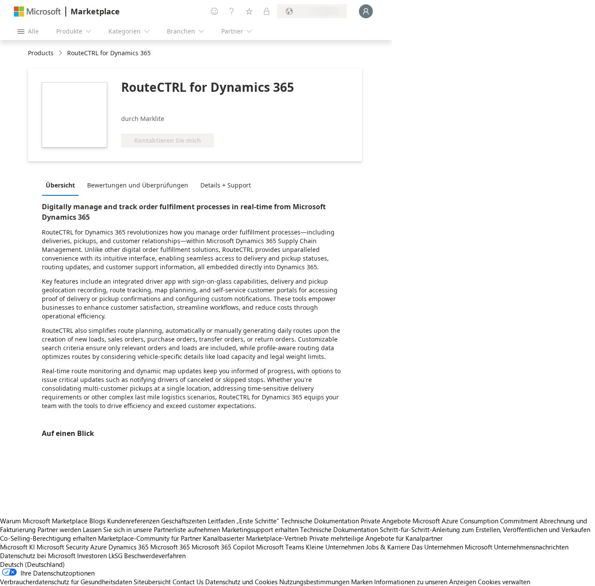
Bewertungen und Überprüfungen (137, 185)
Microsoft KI (17, 546)
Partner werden (59, 529)
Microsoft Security (62, 546)
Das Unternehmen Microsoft (452, 546)
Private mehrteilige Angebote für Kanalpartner (376, 538)
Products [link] (41, 53)
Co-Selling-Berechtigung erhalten (48, 538)
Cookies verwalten (504, 581)
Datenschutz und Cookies (241, 581)
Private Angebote (386, 520)
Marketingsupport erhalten (260, 529)
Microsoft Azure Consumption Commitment (476, 520)
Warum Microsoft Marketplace (44, 520)
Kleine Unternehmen (335, 546)
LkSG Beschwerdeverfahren (147, 555)
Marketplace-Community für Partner (149, 538)
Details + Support (225, 185)
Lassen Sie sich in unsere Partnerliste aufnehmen (151, 529)
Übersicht (60, 185)
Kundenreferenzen (133, 520)
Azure (98, 546)
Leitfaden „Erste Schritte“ (243, 520)
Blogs (97, 520)
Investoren (92, 555)
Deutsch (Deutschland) (32, 564)
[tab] (62, 184)
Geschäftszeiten (183, 520)
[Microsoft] (37, 12)
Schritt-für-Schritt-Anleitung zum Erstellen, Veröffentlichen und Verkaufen (485, 529)
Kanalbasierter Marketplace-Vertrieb (255, 538)
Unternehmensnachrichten (531, 546)
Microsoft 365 (170, 546)
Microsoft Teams (280, 546)
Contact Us (187, 581)
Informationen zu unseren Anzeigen (425, 581)
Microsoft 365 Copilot (223, 546)
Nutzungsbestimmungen (314, 581)
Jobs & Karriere (388, 546)
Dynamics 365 (128, 546)
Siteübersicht (152, 581)
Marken (361, 581)
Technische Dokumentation (320, 520)
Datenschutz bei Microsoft (37, 555)
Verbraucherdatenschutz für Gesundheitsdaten (66, 581)
